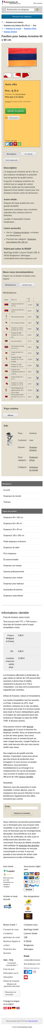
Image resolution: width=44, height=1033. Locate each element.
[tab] (11, 154)
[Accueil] (2, 22)
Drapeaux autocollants (13, 596)
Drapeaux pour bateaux (13, 584)
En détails (28, 154)
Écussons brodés (10, 559)
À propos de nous (11, 929)
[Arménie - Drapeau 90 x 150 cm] (6, 306)
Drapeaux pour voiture (13, 578)
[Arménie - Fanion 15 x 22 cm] (6, 379)
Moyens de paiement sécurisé (12, 985)
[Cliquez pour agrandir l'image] (22, 69)
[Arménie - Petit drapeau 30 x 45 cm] (6, 348)
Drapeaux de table (11, 547)
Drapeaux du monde (12, 496)
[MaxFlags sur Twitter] (30, 973)
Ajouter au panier (15, 111)
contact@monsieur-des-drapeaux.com (20, 258)
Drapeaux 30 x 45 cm (12, 529)
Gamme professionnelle (13, 572)
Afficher (10, 415)
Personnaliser (13, 118)
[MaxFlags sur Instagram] (35, 973)
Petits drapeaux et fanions (14, 541)
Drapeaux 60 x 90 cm (12, 523)
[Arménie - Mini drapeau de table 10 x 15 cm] (6, 318)
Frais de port (8, 969)
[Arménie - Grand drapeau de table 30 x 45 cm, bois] (6, 391)
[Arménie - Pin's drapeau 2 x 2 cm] (6, 324)
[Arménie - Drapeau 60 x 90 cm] (6, 312)
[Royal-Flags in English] (18, 1008)
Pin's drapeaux (9, 553)
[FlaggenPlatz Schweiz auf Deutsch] (9, 1008)
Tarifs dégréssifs (11, 160)
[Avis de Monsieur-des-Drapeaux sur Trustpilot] (9, 872)
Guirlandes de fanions (12, 590)
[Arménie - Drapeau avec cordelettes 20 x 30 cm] (6, 373)
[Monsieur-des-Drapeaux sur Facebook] (26, 973)
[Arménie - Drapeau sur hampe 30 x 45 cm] (6, 330)
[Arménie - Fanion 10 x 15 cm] (6, 354)
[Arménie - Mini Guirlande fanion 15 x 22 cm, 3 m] (6, 398)
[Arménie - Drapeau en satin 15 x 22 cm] (6, 367)
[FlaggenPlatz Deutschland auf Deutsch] (14, 1008)
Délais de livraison (11, 981)
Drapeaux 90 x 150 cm (13, 517)
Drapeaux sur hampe (12, 566)
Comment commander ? (12, 964)
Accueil (6, 490)
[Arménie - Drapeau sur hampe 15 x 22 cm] (6, 385)
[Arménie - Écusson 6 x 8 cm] (6, 342)
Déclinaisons (10, 285)
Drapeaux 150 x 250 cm (13, 535)
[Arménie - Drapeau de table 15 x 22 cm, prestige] (6, 361)
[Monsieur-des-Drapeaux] (11, 3)
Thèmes (7, 502)
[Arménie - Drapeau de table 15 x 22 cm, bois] (6, 336)
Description (11, 154)
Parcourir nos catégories (21, 17)
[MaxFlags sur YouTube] (26, 978)
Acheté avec (27, 285)
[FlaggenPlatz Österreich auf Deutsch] (5, 1008)
